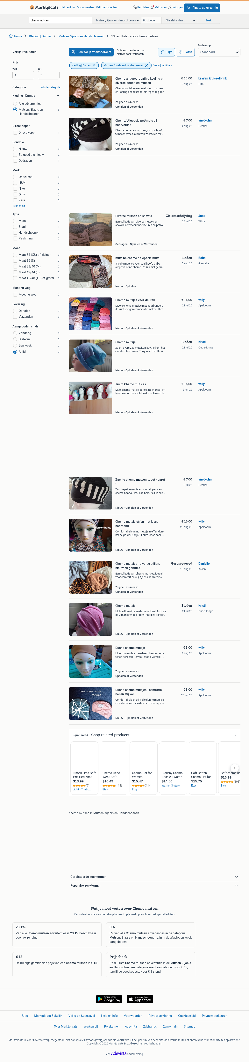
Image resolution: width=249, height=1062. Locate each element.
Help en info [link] (68, 7)
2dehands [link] (150, 1026)
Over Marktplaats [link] (65, 1026)
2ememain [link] (170, 1026)
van (14, 68)
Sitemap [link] (189, 1026)
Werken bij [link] (91, 1026)
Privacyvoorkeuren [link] (214, 1016)
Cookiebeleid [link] (187, 1016)
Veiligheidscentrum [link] (107, 7)
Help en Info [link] (109, 1016)
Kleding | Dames (81, 65)
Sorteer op (204, 45)
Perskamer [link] (111, 1026)
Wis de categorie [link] (50, 87)
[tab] (166, 52)
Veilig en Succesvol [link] (81, 1016)
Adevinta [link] (131, 1026)
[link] (43, 7)
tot (39, 68)
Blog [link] (25, 1016)
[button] (158, 7)
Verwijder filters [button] (162, 65)
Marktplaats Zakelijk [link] (48, 1016)
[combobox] (60, 20)
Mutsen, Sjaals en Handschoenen (124, 65)
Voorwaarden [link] (85, 7)
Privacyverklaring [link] (160, 1016)
